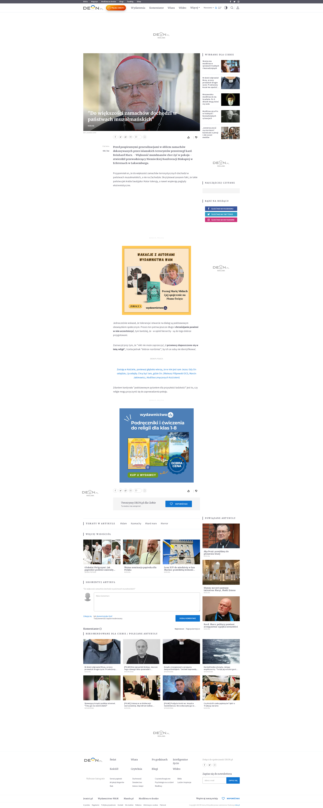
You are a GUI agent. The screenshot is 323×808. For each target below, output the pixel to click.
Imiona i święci (137, 786)
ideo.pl (237, 805)
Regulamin (95, 805)
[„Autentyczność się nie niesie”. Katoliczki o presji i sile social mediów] (230, 133)
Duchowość (137, 778)
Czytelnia (136, 768)
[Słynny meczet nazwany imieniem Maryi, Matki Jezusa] (221, 572)
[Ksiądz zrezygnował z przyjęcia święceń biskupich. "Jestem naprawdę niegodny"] (181, 651)
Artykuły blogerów (117, 782)
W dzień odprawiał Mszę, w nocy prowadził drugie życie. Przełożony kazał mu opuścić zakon (211, 84)
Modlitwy (158, 786)
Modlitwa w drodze (108, 2)
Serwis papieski (116, 778)
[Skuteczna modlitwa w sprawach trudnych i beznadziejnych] (230, 66)
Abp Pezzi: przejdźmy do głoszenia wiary (216, 552)
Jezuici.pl (88, 798)
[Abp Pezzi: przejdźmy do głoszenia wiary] (221, 536)
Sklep (139, 2)
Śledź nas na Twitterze (222, 214)
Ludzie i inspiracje (184, 782)
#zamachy (136, 523)
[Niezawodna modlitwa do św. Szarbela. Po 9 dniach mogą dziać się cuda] (230, 99)
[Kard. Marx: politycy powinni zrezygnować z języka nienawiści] (221, 608)
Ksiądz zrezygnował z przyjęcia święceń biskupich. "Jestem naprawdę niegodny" (180, 669)
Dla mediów (129, 805)
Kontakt (120, 805)
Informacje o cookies (150, 805)
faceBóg (130, 2)
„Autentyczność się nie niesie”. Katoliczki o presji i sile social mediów (210, 133)
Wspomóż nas (181, 504)
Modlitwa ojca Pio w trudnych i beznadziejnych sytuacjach (210, 114)
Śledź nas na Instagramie (222, 220)
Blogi (121, 2)
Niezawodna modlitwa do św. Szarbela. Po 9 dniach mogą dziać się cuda (211, 99)
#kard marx (151, 523)
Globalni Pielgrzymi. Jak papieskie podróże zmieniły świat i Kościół (99, 569)
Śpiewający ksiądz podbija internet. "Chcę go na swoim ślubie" (100, 704)
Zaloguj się (87, 616)
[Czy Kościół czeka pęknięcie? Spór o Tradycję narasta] (221, 687)
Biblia (85, 2)
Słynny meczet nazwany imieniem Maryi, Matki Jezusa (219, 589)
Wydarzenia (138, 7)
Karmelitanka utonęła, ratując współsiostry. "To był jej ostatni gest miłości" (220, 669)
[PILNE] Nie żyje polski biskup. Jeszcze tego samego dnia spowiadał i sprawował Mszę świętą (141, 669)
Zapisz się (233, 780)
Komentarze (156, 7)
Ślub (111, 786)
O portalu (86, 805)
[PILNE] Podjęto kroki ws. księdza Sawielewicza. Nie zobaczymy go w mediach (179, 705)
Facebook (230, 1)
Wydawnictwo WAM (108, 798)
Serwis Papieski (90, 572)
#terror (164, 523)
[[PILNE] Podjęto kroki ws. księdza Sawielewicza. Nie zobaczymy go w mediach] (181, 687)
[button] (226, 8)
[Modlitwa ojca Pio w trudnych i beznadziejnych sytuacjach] (230, 116)
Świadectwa (137, 782)
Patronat (163, 805)
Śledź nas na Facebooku (222, 209)
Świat (113, 759)
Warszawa (208, 8)
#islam (123, 523)
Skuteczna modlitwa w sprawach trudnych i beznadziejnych (211, 64)
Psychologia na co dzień (164, 782)
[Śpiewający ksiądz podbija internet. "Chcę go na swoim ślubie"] (101, 687)
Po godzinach (160, 759)
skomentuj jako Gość (104, 616)
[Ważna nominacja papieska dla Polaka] (141, 552)
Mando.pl (129, 798)
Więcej (194, 7)
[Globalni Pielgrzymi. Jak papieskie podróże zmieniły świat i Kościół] (101, 552)
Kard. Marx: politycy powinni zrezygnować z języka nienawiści (221, 625)
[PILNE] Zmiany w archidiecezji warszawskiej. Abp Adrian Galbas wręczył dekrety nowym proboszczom (140, 705)
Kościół (91, 126)
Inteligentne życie (180, 761)
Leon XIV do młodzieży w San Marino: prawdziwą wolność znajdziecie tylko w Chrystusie (180, 569)
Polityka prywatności (108, 805)
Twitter (234, 1)
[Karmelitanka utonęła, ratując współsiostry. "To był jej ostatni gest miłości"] (221, 651)
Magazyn (94, 2)
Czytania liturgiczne (162, 778)
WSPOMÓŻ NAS (233, 798)
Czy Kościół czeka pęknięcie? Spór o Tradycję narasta (219, 704)
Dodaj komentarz (188, 618)
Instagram (238, 1)
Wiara (171, 7)
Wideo (182, 7)
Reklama (138, 805)
